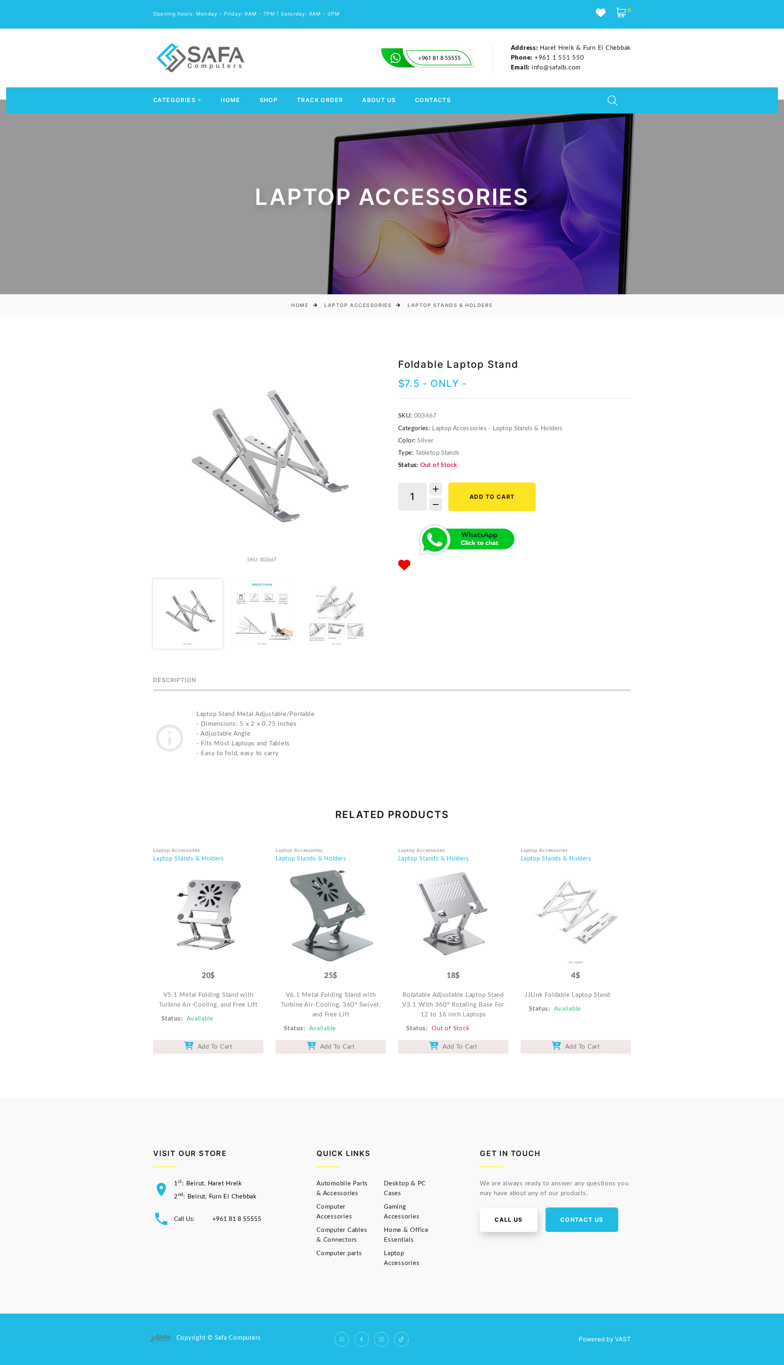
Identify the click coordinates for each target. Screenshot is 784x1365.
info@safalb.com (546, 67)
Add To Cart (213, 1047)
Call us (508, 1219)
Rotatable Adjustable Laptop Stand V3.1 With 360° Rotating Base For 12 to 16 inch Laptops (453, 1005)
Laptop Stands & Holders (450, 305)
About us (379, 100)
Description (174, 680)
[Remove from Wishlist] (404, 566)
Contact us (582, 1219)
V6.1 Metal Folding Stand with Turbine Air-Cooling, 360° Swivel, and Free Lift (331, 1005)
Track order (320, 100)
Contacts (433, 100)
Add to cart (492, 496)
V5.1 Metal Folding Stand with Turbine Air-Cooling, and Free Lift (208, 1000)
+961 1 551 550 (547, 58)
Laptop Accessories (358, 305)
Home (230, 100)
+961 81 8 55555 (236, 1219)
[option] (261, 465)
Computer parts (339, 1253)
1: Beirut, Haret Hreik (208, 1183)
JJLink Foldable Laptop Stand (567, 995)
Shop (269, 100)
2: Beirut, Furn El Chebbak (215, 1197)
